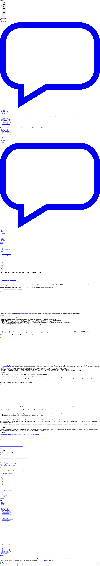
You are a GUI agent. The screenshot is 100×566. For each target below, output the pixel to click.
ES (1, 21)
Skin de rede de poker (5, 131)
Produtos (4, 10)
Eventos (3, 140)
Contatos (3, 113)
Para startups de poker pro (6, 122)
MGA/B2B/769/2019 (41, 560)
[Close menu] (0, 229)
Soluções (4, 6)
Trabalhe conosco (5, 111)
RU (5, 21)
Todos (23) (2, 452)
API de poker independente (6, 132)
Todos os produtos (5, 129)
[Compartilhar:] (17, 434)
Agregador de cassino (5, 257)
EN (0, 21)
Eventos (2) (10, 452)
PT (0, 19)
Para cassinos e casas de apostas (7, 119)
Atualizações (2, 242)
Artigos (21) (6, 452)
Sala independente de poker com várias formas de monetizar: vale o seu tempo (15, 281)
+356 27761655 (2, 490)
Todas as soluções (5, 118)
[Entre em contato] (50, 107)
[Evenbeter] (2, 0)
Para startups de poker (5, 123)
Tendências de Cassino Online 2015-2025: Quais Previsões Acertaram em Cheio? (13, 458)
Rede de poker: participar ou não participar (9, 280)
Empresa (4, 2)
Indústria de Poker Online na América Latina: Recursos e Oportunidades (12, 463)
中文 (3, 21)
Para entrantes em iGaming (6, 124)
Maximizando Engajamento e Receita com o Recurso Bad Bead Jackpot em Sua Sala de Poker (15, 461)
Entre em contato (3, 18)
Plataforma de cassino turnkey (7, 135)
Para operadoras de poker (6, 120)
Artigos (3, 138)
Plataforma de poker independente (7, 134)
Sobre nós (3, 110)
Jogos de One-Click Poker (6, 130)
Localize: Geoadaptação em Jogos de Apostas (7, 465)
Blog (3, 137)
